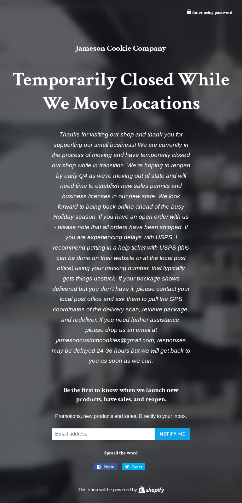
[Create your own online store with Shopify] (151, 489)
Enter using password (212, 12)
